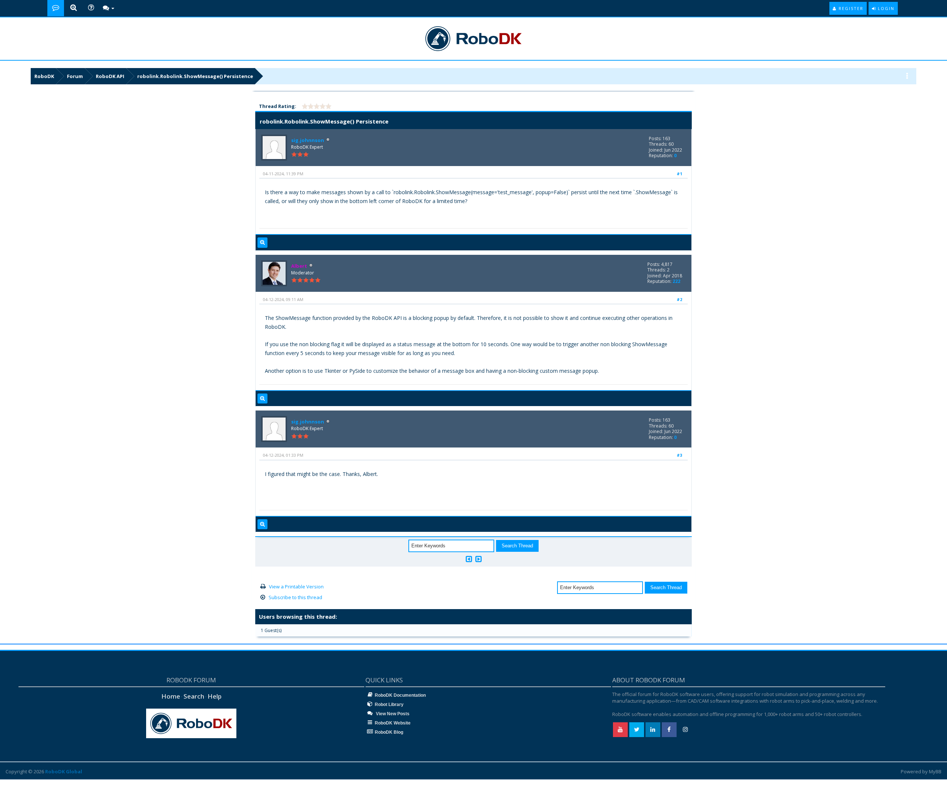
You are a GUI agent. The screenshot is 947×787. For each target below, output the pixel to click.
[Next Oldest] (469, 559)
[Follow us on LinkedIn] (653, 729)
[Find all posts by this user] (262, 242)
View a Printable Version (296, 586)
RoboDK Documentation (400, 695)
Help (215, 696)
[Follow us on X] (636, 729)
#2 (679, 299)
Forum (75, 76)
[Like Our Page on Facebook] (669, 729)
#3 (679, 455)
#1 (679, 173)
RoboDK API (110, 76)
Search (193, 696)
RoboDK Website (393, 723)
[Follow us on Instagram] (685, 729)
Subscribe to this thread (295, 597)
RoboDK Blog (389, 732)
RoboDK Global (63, 771)
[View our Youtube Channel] (620, 729)
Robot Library (389, 704)
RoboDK (44, 76)
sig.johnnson (307, 140)
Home (170, 696)
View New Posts (392, 713)
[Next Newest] (478, 559)
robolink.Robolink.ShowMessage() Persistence (195, 76)
